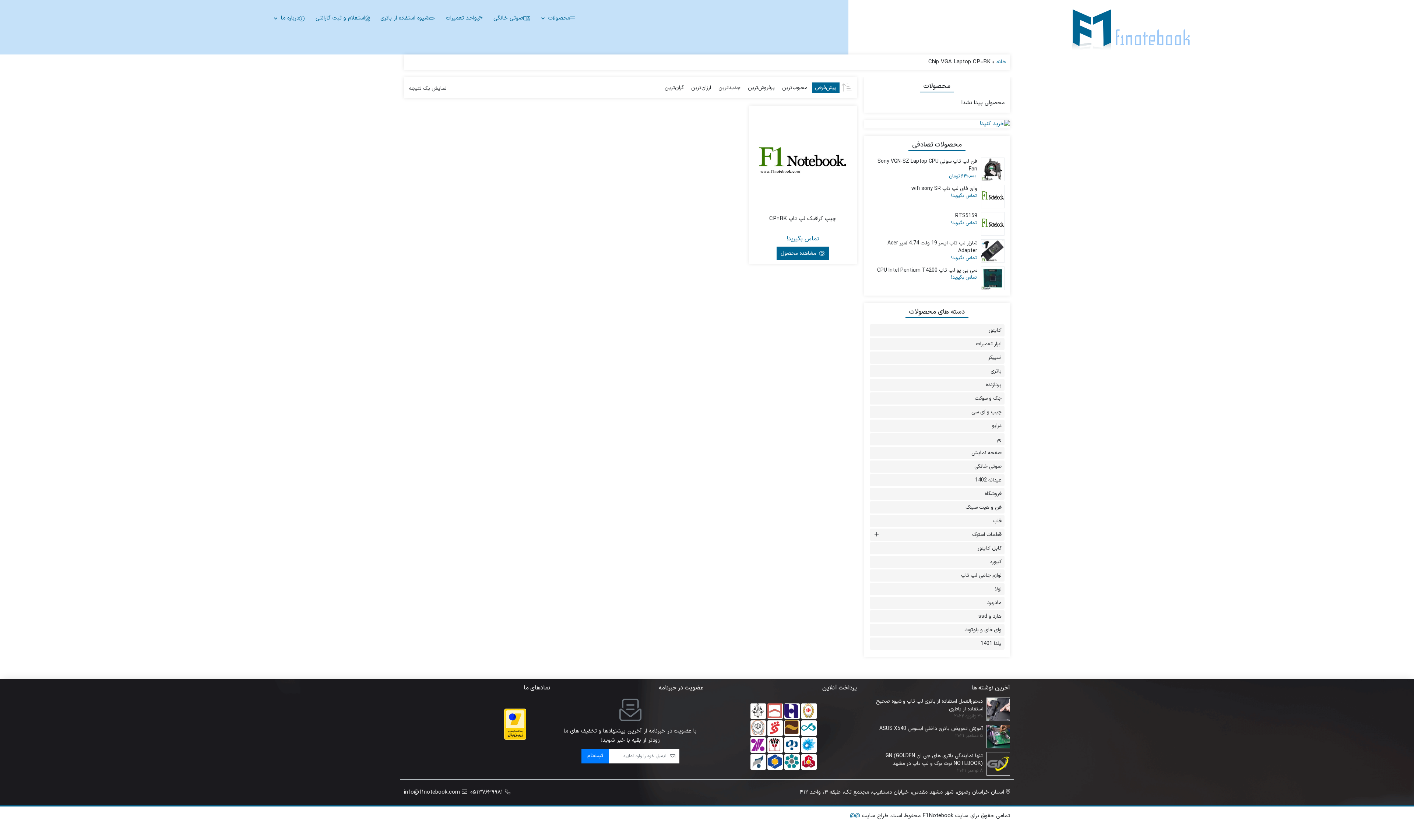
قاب (997, 521)
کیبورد (996, 562)
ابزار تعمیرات (989, 344)
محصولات (559, 18)
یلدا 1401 (991, 643)
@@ (855, 816)
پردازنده (994, 385)
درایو (997, 426)
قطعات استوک (987, 535)
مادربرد (994, 603)
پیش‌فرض (826, 88)
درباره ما (290, 18)
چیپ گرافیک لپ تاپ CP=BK (802, 219)
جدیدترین (729, 88)
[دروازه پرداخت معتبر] (515, 724)
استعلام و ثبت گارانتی (340, 18)
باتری (996, 371)
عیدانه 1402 (988, 480)
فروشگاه (993, 494)
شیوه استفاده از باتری (404, 18)
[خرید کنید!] (937, 124)
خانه (1001, 62)
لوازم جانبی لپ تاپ (981, 575)
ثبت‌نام (595, 756)
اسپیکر (995, 357)
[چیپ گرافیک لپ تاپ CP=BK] (803, 159)
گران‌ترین (674, 88)
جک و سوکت (988, 398)
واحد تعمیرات (461, 18)
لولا (998, 589)
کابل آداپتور (990, 548)
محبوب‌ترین (795, 88)
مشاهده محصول (799, 253)
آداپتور (995, 330)
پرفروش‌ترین (761, 88)
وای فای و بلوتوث (983, 630)
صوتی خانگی (508, 18)
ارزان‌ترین (701, 88)
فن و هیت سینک (983, 507)
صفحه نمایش (986, 453)
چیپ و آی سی (986, 412)
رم (999, 439)
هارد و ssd (990, 616)
